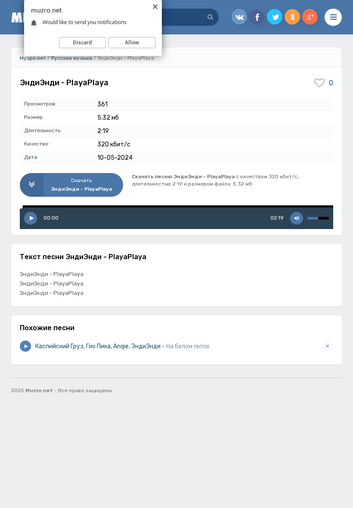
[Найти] (210, 17)
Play (30, 218)
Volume (296, 218)
